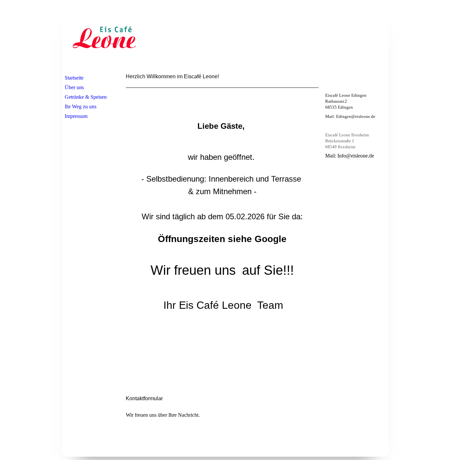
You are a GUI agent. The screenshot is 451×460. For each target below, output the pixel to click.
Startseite (74, 78)
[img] (104, 37)
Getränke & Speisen (86, 97)
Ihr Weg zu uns (80, 106)
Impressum (76, 116)
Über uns (74, 87)
